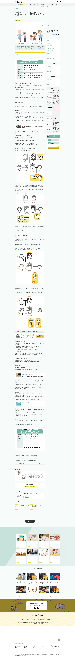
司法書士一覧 (49, 84)
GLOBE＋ (34, 646)
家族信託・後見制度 (50, 50)
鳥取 (30, 75)
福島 (37, 434)
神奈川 (27, 67)
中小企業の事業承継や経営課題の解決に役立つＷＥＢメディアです (56, 107)
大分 (32, 77)
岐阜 (28, 71)
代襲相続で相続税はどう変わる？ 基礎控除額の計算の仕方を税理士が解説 (27, 460)
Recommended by (54, 34)
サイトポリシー (23, 654)
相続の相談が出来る (40, 336)
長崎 (28, 77)
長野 (28, 69)
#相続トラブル (32, 486)
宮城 (33, 434)
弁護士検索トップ (50, 66)
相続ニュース (49, 40)
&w (17, 646)
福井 (35, 69)
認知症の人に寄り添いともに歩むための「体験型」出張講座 (56, 101)
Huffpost (25, 647)
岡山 (26, 75)
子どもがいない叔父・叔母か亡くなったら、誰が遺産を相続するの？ (37, 510)
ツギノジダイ (43, 647)
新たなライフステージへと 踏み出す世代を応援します (56, 96)
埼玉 (29, 67)
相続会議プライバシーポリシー (36, 654)
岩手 (29, 434)
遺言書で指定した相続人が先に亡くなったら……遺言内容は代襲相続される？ (37, 506)
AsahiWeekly (52, 648)
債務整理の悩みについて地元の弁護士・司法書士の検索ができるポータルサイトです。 (56, 118)
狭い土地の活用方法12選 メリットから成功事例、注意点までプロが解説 (21, 559)
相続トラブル (18, 20)
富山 (30, 69)
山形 (35, 434)
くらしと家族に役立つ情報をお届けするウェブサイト (56, 123)
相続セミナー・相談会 (50, 58)
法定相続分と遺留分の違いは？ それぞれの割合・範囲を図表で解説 (54, 559)
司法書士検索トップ (50, 71)
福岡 (24, 77)
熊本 (30, 77)
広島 (24, 75)
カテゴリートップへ (30, 521)
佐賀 (26, 77)
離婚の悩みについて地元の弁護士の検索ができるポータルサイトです (56, 112)
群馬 (37, 67)
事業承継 (48, 53)
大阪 (24, 73)
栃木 (35, 67)
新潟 (24, 69)
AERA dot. (25, 648)
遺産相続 (16, 8)
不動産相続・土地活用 (50, 48)
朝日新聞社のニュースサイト (56, 91)
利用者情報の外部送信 (44, 654)
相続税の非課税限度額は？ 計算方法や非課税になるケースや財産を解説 (21, 544)
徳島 (37, 75)
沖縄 (39, 77)
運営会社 (16, 655)
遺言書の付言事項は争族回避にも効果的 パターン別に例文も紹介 (43, 544)
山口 (28, 75)
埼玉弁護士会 (32, 475)
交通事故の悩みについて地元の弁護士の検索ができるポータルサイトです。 (56, 129)
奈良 (30, 73)
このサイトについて (18, 654)
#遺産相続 (27, 486)
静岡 (26, 71)
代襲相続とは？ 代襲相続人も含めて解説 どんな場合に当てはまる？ (27, 455)
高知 (41, 75)
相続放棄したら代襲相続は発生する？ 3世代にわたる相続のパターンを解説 (28, 463)
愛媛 (39, 75)
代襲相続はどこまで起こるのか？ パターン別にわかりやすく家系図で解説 (22, 510)
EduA (16, 647)
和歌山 (35, 73)
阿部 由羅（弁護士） (18, 18)
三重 (30, 71)
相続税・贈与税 (49, 45)
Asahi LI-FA (43, 648)
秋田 (31, 434)
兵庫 (26, 73)
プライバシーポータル (51, 654)
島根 (32, 75)
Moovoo (16, 648)
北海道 (25, 434)
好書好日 (34, 647)
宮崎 (35, 77)
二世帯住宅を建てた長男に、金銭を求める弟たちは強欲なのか (43, 559)
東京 (24, 67)
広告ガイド (19, 655)
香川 (35, 75)
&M (15, 646)
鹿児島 (37, 77)
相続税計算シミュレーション (55, 4)
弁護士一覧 (49, 79)
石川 (32, 69)
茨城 (33, 67)
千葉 (31, 67)
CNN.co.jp (25, 646)
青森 (27, 434)
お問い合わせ (24, 655)
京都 (28, 73)
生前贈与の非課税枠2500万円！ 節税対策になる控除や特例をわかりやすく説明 (54, 544)
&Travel (19, 646)
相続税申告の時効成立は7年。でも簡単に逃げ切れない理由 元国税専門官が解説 (32, 559)
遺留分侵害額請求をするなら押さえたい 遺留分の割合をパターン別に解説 (22, 515)
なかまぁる (34, 648)
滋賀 (32, 73)
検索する (53, 147)
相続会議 (43, 646)
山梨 (26, 69)
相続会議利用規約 (28, 654)
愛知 (24, 71)
